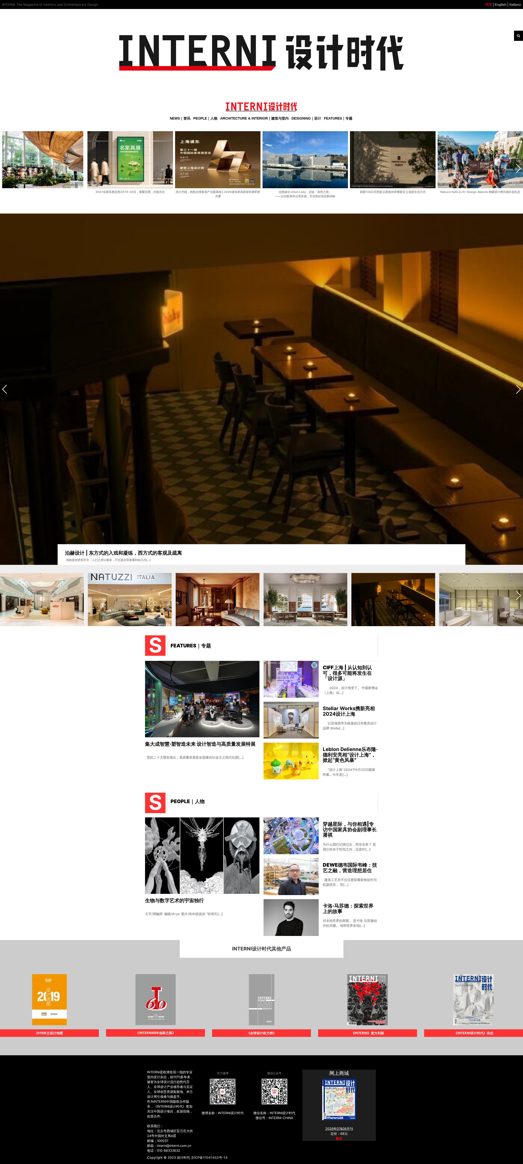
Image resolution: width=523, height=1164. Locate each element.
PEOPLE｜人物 (205, 118)
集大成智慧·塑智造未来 (200, 744)
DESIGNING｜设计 (306, 118)
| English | (500, 4)
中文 (488, 4)
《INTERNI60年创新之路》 (474, 1033)
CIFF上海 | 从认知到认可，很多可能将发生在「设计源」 (347, 673)
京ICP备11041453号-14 (209, 1157)
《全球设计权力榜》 (49, 1033)
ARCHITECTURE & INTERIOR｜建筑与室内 (254, 118)
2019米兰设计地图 (367, 1033)
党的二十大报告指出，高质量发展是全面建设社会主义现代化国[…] (194, 757)
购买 (339, 1138)
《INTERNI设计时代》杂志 (261, 1033)
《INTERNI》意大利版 (155, 1033)
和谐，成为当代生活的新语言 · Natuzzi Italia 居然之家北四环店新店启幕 (144, 551)
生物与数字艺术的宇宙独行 (174, 900)
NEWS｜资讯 (180, 118)
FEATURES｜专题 (338, 118)
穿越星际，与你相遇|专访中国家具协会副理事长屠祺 (350, 829)
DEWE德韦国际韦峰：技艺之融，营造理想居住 (350, 867)
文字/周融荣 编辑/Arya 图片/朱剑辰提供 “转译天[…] (184, 914)
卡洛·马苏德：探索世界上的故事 (348, 908)
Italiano (515, 4)
